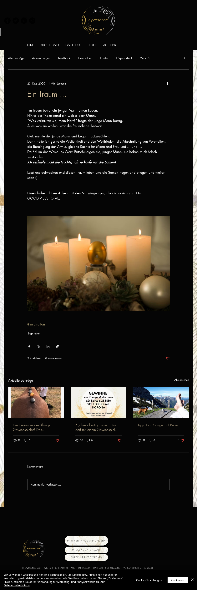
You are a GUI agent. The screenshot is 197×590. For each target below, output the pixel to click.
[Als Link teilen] (57, 346)
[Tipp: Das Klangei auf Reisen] (161, 402)
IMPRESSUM (85, 568)
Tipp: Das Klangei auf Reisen (158, 425)
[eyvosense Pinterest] (24, 20)
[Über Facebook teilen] (29, 346)
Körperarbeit (124, 58)
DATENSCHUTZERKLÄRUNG (108, 568)
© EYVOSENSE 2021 (31, 568)
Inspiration (34, 333)
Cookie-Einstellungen (149, 580)
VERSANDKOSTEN (134, 568)
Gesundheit (85, 58)
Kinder (104, 58)
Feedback (64, 58)
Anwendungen (41, 58)
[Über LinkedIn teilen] (48, 346)
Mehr (143, 58)
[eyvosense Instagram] (32, 20)
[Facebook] (7, 20)
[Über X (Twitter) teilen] (38, 346)
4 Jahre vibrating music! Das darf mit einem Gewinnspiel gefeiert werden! (95, 427)
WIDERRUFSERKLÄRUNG (57, 568)
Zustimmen (177, 580)
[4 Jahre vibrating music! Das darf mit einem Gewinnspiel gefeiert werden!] (98, 402)
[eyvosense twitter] (16, 20)
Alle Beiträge (16, 58)
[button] (184, 57)
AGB (74, 568)
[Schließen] (192, 580)
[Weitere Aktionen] (167, 83)
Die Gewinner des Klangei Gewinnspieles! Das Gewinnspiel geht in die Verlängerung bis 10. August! (34, 427)
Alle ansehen (181, 380)
